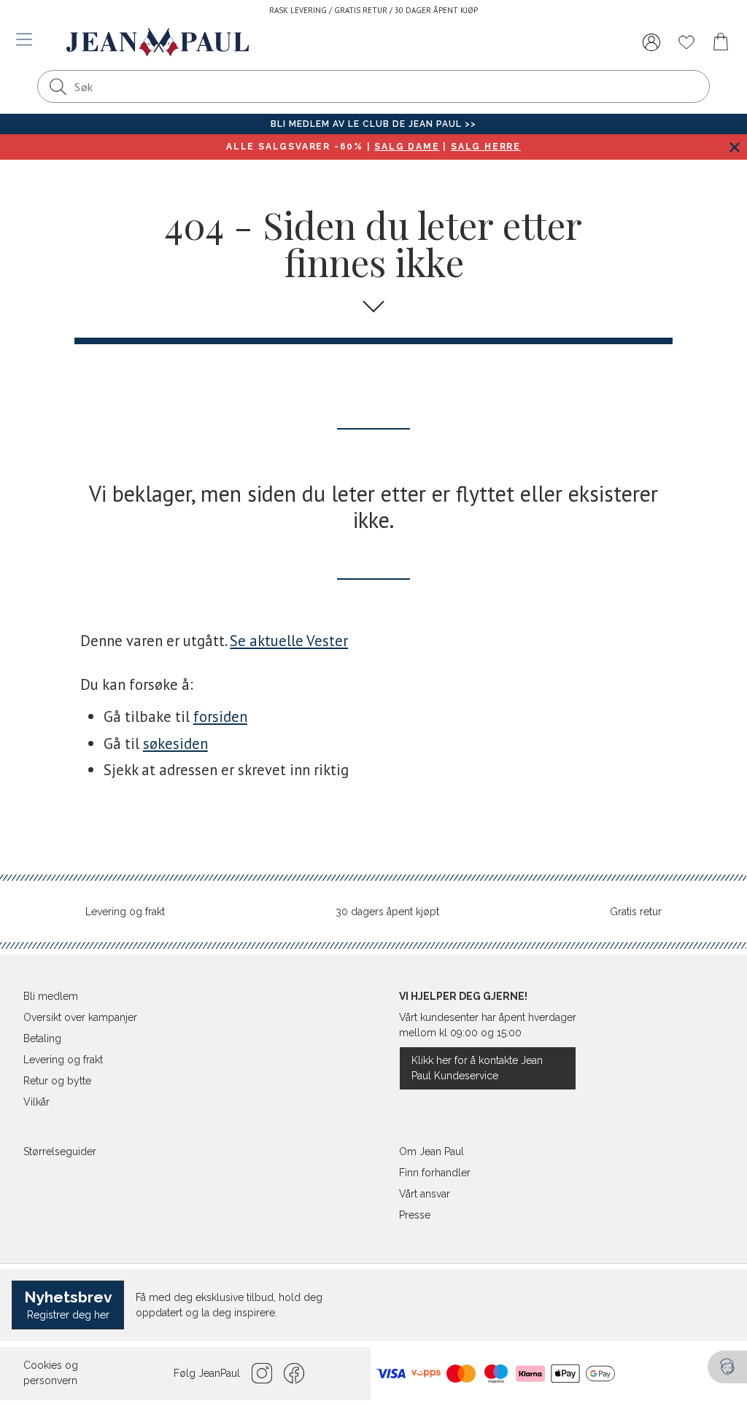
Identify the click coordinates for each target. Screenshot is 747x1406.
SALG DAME (406, 146)
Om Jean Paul (431, 1151)
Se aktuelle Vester (289, 640)
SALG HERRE (486, 146)
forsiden (220, 716)
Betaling (42, 1038)
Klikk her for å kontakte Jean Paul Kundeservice (477, 1067)
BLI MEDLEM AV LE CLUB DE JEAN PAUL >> (373, 124)
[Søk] (57, 86)
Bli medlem (50, 996)
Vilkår (36, 1102)
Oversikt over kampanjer (80, 1017)
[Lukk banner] (734, 147)
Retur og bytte (57, 1081)
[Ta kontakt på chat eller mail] (727, 1367)
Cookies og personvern (50, 1372)
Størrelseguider (59, 1151)
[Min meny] (651, 42)
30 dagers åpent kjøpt (387, 911)
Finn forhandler (435, 1172)
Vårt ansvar (424, 1194)
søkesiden (175, 743)
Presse (414, 1215)
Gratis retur (636, 911)
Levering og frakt (125, 911)
